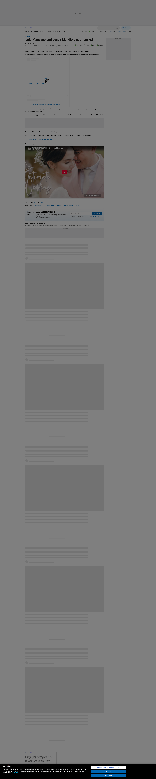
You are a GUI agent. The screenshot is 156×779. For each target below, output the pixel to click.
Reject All (108, 771)
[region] (78, 771)
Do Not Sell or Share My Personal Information (108, 767)
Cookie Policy (14, 772)
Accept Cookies (108, 775)
